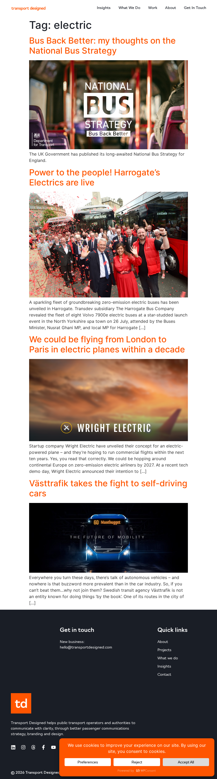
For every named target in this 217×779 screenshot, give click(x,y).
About (170, 8)
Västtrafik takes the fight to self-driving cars (108, 488)
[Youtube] (53, 747)
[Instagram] (23, 747)
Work (152, 8)
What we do (129, 8)
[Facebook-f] (43, 747)
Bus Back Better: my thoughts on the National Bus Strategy (102, 45)
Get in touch (195, 8)
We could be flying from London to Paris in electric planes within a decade (107, 344)
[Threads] (33, 747)
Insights (104, 8)
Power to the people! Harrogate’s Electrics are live (94, 177)
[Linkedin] (13, 747)
